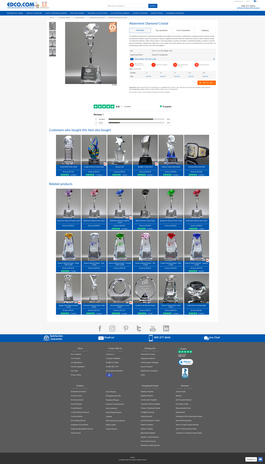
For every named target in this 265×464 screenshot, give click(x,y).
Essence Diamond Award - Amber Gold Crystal (68, 264)
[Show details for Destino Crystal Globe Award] (171, 150)
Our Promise (75, 358)
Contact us (110, 354)
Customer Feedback (113, 358)
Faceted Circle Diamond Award (145, 305)
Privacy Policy (76, 375)
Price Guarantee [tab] (183, 30)
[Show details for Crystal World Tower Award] (68, 150)
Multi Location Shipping (149, 362)
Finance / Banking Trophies (150, 408)
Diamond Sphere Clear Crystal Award (171, 306)
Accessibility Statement (114, 371)
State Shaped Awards (113, 412)
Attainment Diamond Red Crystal (196, 221)
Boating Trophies (147, 396)
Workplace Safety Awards (150, 445)
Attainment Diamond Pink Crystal (94, 221)
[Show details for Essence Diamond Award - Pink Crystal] (145, 246)
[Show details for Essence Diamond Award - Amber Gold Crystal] (68, 246)
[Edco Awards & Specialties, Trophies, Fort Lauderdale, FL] (185, 373)
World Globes (111, 425)
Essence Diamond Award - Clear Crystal (94, 264)
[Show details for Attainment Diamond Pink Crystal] (94, 204)
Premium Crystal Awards (115, 404)
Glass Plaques (111, 392)
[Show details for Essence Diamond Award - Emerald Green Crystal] (119, 246)
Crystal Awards (76, 408)
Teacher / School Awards (150, 437)
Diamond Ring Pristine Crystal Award (119, 306)
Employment (180, 412)
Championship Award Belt (196, 167)
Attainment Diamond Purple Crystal (68, 221)
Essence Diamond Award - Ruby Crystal (171, 264)
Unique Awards (111, 429)
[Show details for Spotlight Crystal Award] (145, 150)
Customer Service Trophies (150, 404)
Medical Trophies (147, 425)
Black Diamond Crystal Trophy (145, 221)
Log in (247, 1)
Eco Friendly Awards (78, 420)
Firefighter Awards (147, 412)
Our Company (76, 354)
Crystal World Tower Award (68, 167)
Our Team (74, 371)
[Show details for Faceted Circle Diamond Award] (145, 288)
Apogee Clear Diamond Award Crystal (68, 306)
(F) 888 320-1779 (112, 366)
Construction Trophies (149, 400)
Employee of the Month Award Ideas (189, 416)
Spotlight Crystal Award (145, 167)
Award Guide (180, 391)
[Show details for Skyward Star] (119, 150)
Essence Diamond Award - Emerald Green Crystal (119, 264)
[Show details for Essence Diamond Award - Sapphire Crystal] (196, 246)
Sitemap (132, 457)
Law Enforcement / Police (150, 420)
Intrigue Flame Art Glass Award (94, 167)
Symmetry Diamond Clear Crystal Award (94, 306)
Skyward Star (119, 167)
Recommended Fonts (183, 408)
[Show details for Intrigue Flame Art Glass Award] (94, 150)
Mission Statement (78, 366)
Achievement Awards (78, 391)
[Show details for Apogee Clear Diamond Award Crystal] (68, 288)
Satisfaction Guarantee (149, 371)
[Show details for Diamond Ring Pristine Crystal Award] (119, 288)
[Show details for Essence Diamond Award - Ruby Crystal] (171, 246)
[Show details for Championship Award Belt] (196, 150)
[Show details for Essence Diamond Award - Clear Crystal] (94, 246)
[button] (109, 375)
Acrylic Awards (76, 396)
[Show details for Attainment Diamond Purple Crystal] (68, 204)
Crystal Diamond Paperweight (196, 305)
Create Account (238, 1)
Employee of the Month (79, 425)
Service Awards (111, 408)
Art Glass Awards (77, 400)
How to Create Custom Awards (187, 425)
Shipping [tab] (205, 30)
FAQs (143, 375)
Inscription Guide (182, 404)
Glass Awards (76, 433)
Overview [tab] (140, 30)
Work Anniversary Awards (115, 420)
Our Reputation (76, 362)
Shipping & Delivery (148, 358)
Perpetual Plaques (112, 400)
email (156, 89)
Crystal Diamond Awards (80, 412)
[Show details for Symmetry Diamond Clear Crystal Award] (94, 288)
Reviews (179, 396)
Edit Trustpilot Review (184, 400)
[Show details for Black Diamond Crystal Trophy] (145, 204)
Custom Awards (77, 416)
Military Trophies (147, 429)
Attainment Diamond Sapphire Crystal (119, 221)
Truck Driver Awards (148, 441)
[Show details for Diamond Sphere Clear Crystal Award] (171, 288)
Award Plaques (76, 404)
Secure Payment (147, 366)
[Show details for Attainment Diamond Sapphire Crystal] (119, 204)
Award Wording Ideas (184, 420)
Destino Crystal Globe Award (171, 167)
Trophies (109, 416)
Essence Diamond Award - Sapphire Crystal (196, 264)
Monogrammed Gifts (113, 396)
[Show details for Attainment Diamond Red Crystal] (196, 204)
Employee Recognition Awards (82, 429)
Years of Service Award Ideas (186, 429)
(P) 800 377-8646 (112, 362)
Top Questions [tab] (162, 30)
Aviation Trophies (147, 391)
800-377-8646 (248, 6)
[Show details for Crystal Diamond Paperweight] (196, 288)
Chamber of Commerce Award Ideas (189, 433)
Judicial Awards (146, 416)
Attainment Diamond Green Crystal (171, 221)
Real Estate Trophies (148, 433)
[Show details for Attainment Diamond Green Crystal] (171, 204)
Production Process (148, 354)
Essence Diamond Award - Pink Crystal (145, 264)
